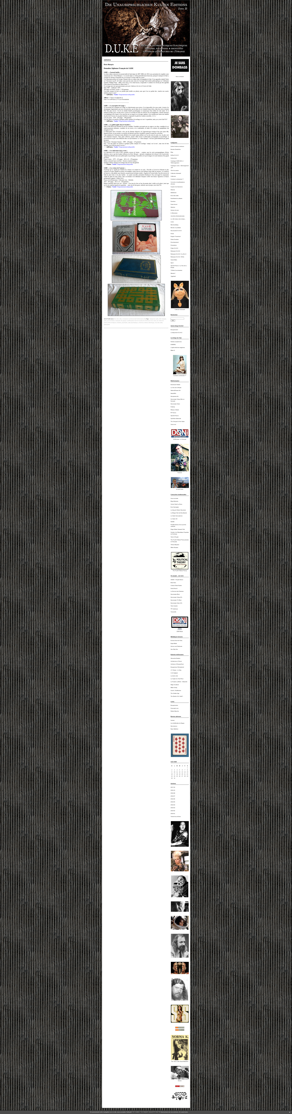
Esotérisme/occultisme (176, 198)
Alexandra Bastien (175, 658)
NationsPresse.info (176, 390)
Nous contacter (180, 76)
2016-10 (173, 790)
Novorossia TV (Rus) (176, 600)
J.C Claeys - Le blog (176, 670)
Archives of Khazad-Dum (177, 664)
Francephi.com (174, 708)
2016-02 (173, 810)
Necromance (174, 726)
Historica (173, 207)
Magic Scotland (175, 684)
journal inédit (110, 320)
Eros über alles (175, 195)
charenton (141, 322)
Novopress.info (175, 396)
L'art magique (174, 673)
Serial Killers (174, 259)
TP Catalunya (174, 609)
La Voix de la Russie (176, 387)
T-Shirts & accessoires (176, 270)
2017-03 (173, 787)
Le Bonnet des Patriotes (177, 591)
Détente (173, 189)
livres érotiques (112, 322)
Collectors (173, 176)
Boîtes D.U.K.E (175, 155)
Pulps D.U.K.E (174, 248)
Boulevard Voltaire (175, 384)
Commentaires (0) (140, 318)
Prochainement (175, 242)
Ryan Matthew (174, 729)
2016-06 (173, 799)
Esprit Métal (174, 643)
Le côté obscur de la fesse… (178, 219)
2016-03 (173, 807)
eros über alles (159, 322)
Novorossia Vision (175, 404)
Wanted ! (173, 273)
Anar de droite (174, 498)
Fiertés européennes (176, 341)
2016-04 (173, 804)
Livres (172, 221)
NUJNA (172, 521)
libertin (146, 322)
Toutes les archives (176, 816)
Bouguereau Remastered (177, 667)
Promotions (174, 245)
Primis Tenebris (175, 239)
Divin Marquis (109, 64)
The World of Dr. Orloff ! (177, 696)
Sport (172, 262)
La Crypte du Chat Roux (177, 678)
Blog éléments (174, 501)
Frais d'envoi (174, 204)
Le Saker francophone (176, 515)
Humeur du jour (175, 210)
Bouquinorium (174, 329)
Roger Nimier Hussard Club (178, 529)
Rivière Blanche (175, 711)
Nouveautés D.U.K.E (176, 230)
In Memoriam (174, 213)
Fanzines (173, 201)
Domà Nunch (174, 588)
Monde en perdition (176, 227)
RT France (173, 412)
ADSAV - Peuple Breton (177, 579)
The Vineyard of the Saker (178, 421)
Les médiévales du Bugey (177, 723)
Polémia (173, 406)
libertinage (151, 322)
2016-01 (173, 813)
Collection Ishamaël (176, 173)
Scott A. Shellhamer (176, 690)
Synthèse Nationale (176, 418)
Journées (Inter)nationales (177, 216)
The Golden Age (175, 693)
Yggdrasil (173, 276)
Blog (172, 152)
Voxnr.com (173, 424)
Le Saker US (174, 518)
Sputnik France (175, 415)
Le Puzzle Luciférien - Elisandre (179, 681)
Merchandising (174, 224)
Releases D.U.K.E (175, 251)
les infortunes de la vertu (149, 320)
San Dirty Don (174, 649)
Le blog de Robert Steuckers (178, 510)
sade (105, 320)
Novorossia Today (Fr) (176, 597)
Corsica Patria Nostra (176, 585)
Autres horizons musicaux (177, 146)
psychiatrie (124, 322)
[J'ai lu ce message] (290, 1112)
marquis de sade (154, 318)
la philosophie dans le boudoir (134, 320)
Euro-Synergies (175, 507)
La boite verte (174, 676)
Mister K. (173, 350)
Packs (172, 233)
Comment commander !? (177, 179)
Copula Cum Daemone (177, 186)
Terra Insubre (174, 606)
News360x (173, 393)
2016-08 (173, 793)
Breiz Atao (173, 582)
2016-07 (173, 796)
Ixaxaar (173, 720)
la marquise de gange (120, 320)
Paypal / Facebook (176, 236)
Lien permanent (130, 318)
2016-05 (173, 802)
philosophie (107, 324)
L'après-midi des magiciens (178, 347)
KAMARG (173, 344)
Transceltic (173, 611)
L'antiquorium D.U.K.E (176, 332)
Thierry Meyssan (175, 544)
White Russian (174, 547)
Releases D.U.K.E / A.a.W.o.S (178, 254)
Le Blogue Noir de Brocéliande (179, 513)
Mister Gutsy (174, 687)
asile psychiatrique (133, 322)
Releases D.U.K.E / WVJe (177, 256)
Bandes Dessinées (176, 149)
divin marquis (162, 318)
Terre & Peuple (175, 537)
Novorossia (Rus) (175, 594)
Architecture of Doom (176, 661)
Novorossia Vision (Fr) (176, 603)
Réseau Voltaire (175, 409)
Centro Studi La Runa (176, 504)
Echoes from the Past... (177, 640)
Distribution (173, 192)
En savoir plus (183, 1112)
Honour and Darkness (176, 646)
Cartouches (174, 158)
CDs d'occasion (175, 170)
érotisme (119, 322)
